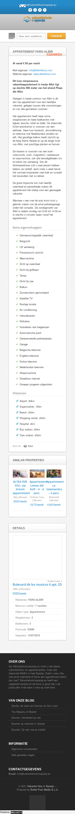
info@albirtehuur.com (40, 70)
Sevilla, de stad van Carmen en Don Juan (34, 706)
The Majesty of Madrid (23, 712)
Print (30, 446)
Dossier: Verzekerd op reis (26, 717)
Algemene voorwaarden (24, 749)
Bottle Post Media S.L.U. (44, 789)
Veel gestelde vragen (23, 755)
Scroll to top (37, 802)
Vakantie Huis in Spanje (40, 786)
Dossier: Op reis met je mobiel (28, 729)
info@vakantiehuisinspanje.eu (39, 5)
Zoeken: (12, 36)
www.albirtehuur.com (44, 74)
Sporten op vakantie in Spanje (28, 723)
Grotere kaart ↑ (55, 581)
